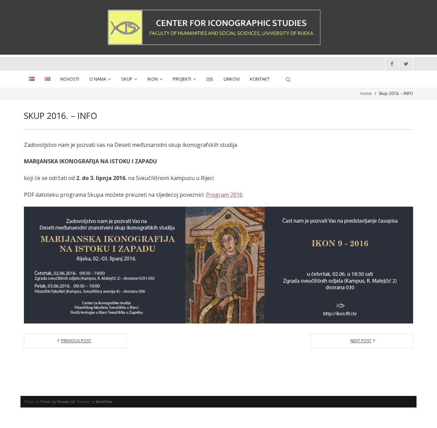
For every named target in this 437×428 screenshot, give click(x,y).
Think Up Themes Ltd (57, 401)
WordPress (104, 401)
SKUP (126, 79)
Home (366, 93)
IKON (152, 79)
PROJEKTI (182, 79)
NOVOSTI (69, 79)
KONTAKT (259, 79)
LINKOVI (232, 79)
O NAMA (97, 79)
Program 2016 (224, 194)
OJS (209, 79)
